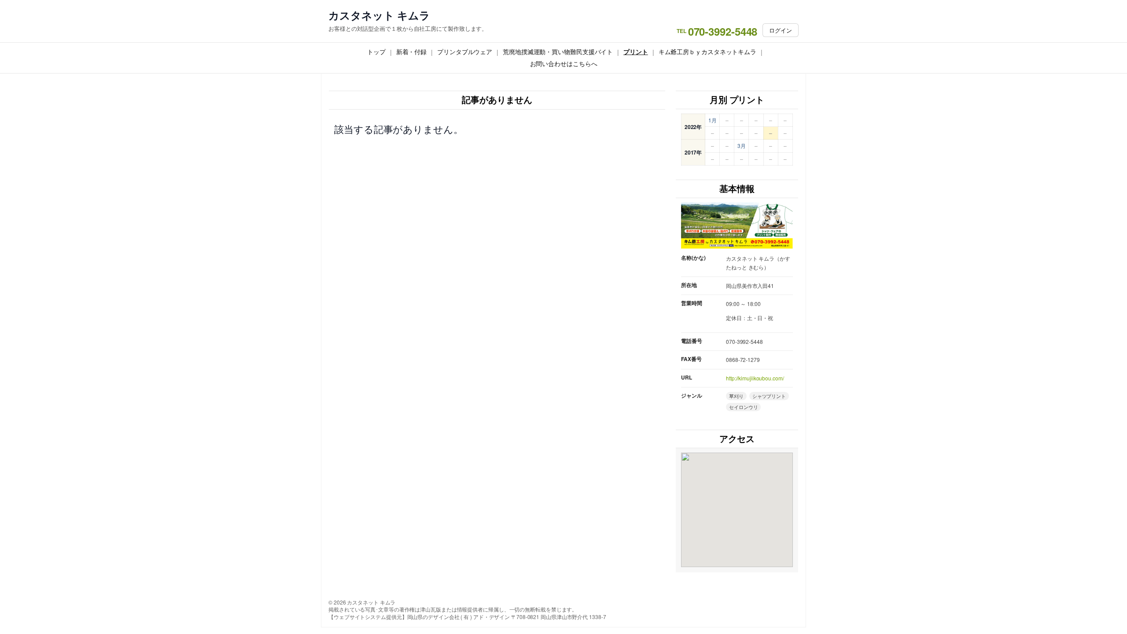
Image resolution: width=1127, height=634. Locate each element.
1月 (712, 120)
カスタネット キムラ (379, 15)
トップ (376, 51)
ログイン (780, 30)
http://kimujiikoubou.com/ (755, 378)
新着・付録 (411, 51)
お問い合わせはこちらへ (563, 63)
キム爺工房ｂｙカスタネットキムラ (707, 51)
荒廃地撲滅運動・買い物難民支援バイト (558, 51)
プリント (635, 51)
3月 (741, 145)
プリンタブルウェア (464, 51)
